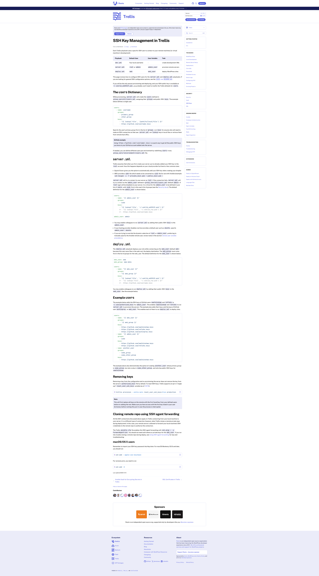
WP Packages (136, 8)
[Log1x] (133, 495)
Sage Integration (190, 135)
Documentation (191, 19)
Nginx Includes (190, 126)
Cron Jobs (188, 68)
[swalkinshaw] (137, 495)
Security (188, 97)
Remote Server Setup (192, 62)
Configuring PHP (190, 80)
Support (181, 3)
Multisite (188, 83)
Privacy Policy (180, 562)
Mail (187, 123)
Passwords (189, 71)
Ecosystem (138, 3)
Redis (187, 132)
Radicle (120, 570)
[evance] (122, 495)
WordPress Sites (190, 56)
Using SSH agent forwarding (159, 435)
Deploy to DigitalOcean (192, 173)
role (164, 79)
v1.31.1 (203, 13)
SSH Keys (189, 103)
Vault (187, 100)
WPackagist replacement (153, 8)
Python (188, 145)
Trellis (125, 570)
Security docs (163, 187)
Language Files (190, 182)
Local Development (191, 59)
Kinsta (203, 556)
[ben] (115, 495)
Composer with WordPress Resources (155, 552)
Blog (157, 3)
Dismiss (129, 33)
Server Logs (189, 77)
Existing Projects (191, 86)
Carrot (185, 556)
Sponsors (202, 3)
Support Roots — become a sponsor (188, 552)
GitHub (202, 19)
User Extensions (190, 162)
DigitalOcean (134, 570)
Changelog (164, 3)
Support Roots (120, 33)
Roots (178, 541)
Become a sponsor (187, 522)
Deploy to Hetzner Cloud (192, 176)
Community (173, 3)
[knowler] (129, 495)
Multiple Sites (190, 185)
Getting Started (149, 3)
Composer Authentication (193, 120)
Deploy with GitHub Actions (193, 179)
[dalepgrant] (118, 495)
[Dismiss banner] (186, 8)
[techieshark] (140, 495)
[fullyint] (126, 495)
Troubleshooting (190, 148)
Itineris (198, 556)
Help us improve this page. (120, 486)
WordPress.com (192, 556)
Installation (189, 42)
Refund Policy (190, 562)
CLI (187, 45)
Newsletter (147, 549)
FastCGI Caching (190, 129)
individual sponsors (186, 557)
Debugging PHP (190, 151)
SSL (187, 106)
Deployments (189, 65)
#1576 (147, 386)
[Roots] (118, 3)
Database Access (191, 74)
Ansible (188, 117)
